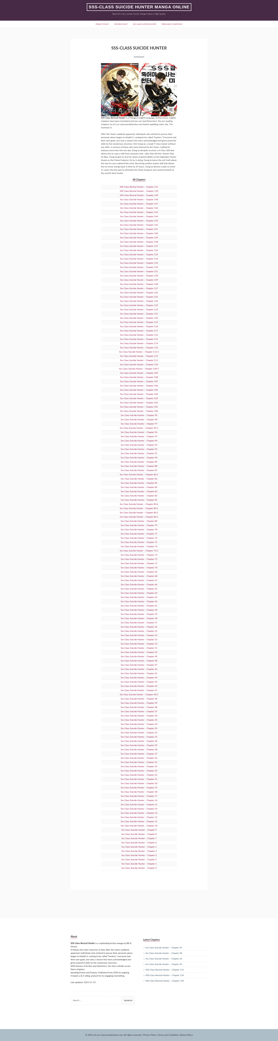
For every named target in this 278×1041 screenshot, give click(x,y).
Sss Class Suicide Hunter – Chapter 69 (139, 572)
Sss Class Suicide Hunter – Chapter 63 (139, 597)
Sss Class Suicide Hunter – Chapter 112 (139, 356)
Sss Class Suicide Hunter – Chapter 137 (139, 246)
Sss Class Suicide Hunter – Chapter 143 (139, 221)
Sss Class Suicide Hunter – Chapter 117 (139, 331)
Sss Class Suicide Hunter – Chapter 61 (139, 606)
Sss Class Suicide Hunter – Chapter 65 (139, 589)
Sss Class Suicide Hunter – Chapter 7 (139, 838)
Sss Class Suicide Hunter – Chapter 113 (139, 348)
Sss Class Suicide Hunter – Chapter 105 (139, 390)
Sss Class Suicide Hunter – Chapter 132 (139, 267)
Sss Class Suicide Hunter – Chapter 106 (139, 386)
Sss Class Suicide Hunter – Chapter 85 (139, 483)
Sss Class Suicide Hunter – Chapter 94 (139, 441)
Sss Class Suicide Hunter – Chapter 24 (139, 766)
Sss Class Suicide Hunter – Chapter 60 (139, 610)
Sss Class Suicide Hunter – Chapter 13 (139, 813)
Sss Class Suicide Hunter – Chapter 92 (139, 449)
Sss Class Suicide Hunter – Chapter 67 (139, 580)
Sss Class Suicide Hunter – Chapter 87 (139, 470)
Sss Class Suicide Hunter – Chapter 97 (139, 424)
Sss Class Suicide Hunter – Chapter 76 (139, 538)
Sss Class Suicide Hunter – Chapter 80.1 (139, 517)
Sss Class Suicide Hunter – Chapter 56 (139, 627)
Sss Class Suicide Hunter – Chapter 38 (139, 707)
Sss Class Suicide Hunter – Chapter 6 (139, 843)
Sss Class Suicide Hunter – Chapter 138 (139, 242)
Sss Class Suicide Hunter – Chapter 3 (139, 855)
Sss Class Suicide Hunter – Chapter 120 (139, 318)
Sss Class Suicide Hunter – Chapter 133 (139, 263)
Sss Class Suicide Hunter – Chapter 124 (139, 301)
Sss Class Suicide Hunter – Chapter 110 (139, 365)
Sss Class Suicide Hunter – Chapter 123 (139, 305)
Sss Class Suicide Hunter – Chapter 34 (139, 724)
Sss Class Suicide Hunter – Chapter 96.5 (139, 428)
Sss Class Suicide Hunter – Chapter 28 (139, 750)
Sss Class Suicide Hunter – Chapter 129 (139, 280)
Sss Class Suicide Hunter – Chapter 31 (139, 737)
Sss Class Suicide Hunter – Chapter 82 (139, 496)
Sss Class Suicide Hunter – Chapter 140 (139, 233)
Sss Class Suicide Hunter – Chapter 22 (139, 775)
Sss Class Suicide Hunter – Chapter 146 (139, 208)
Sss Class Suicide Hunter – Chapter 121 (139, 314)
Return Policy (121, 24)
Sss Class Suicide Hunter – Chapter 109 (139, 373)
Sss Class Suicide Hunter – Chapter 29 (139, 745)
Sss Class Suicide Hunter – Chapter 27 (139, 754)
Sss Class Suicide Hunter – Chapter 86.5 (139, 475)
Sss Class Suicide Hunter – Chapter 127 (139, 288)
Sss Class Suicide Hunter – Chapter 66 (139, 585)
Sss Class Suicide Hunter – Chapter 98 (139, 420)
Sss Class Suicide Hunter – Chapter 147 (139, 204)
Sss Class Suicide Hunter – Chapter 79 (139, 525)
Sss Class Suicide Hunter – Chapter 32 (139, 733)
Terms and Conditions (171, 24)
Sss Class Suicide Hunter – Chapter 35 (139, 720)
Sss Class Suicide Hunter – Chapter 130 (139, 276)
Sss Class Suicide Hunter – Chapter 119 (139, 322)
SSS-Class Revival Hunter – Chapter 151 (139, 187)
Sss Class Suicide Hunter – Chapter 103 (139, 398)
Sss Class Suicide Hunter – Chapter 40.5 (139, 695)
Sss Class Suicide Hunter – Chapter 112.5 (139, 352)
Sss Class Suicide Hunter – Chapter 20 (139, 783)
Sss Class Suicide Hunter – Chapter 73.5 (139, 551)
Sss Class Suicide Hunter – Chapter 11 (139, 821)
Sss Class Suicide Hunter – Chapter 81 (139, 500)
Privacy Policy (102, 24)
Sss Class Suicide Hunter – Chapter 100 (139, 411)
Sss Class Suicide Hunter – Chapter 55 (139, 631)
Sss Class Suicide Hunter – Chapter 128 (139, 284)
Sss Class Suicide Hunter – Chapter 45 (139, 673)
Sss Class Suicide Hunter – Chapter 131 (139, 271)
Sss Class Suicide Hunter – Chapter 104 (139, 394)
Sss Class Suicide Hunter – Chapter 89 (139, 462)
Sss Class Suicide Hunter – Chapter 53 (139, 640)
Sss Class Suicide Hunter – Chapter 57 (139, 623)
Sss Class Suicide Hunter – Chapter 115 (139, 339)
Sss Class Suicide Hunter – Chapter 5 (139, 847)
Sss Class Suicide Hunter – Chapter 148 (139, 200)
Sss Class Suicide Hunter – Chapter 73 (139, 555)
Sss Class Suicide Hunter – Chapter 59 (139, 614)
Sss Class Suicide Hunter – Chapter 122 (139, 310)
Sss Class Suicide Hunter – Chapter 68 (139, 576)
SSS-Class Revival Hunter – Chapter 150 (139, 191)
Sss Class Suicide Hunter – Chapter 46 (139, 669)
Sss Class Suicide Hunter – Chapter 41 (139, 690)
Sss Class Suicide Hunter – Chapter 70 (139, 568)
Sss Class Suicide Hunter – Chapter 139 (139, 238)
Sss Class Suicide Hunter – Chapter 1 (139, 864)
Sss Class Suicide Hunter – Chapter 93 (139, 445)
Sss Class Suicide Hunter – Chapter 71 (139, 563)
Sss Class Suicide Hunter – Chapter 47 (139, 665)
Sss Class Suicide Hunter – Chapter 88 (139, 466)
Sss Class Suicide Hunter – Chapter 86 (139, 479)
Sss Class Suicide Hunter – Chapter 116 (139, 335)
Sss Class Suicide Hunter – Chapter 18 (139, 792)
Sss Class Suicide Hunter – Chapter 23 (139, 771)
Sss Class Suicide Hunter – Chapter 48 (139, 661)
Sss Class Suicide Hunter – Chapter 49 (139, 656)
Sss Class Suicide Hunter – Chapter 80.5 (139, 508)
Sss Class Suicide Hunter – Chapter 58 (139, 618)
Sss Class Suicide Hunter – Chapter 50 (139, 652)
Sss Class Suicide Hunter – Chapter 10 (139, 826)
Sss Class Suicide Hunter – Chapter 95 (139, 436)
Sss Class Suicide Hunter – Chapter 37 (139, 711)
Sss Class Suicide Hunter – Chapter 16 (139, 800)
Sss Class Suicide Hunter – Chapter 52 (139, 644)
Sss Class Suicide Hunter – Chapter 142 (139, 225)
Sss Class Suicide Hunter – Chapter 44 (139, 678)
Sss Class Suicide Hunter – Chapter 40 (139, 699)
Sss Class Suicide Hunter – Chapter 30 (139, 741)
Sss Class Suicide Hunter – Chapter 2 (139, 860)
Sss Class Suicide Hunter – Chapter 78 (139, 530)
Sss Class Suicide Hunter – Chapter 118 (139, 326)
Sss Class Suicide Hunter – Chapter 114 (139, 343)
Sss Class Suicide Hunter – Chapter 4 (139, 851)
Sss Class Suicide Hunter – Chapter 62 (139, 601)
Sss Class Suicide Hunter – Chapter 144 (139, 216)
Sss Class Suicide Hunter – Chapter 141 (139, 229)
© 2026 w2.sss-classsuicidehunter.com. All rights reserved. (113, 1035)
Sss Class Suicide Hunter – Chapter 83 (139, 491)
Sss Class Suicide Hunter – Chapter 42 (139, 686)
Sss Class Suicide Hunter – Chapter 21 (139, 779)
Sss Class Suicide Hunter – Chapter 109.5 (139, 369)
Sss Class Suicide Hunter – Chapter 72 (139, 559)
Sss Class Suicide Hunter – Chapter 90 (139, 458)
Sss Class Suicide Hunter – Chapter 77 (139, 534)
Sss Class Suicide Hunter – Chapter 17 (139, 796)
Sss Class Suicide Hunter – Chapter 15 (139, 805)
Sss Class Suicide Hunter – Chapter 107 (139, 381)
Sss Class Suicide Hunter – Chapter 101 (139, 407)
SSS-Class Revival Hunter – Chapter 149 (139, 195)
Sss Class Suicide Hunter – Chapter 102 (139, 403)
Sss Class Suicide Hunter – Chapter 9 (139, 830)
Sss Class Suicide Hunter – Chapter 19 (139, 788)
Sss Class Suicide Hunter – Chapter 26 (139, 758)
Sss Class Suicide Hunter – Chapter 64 (139, 593)
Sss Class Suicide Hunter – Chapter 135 (139, 255)
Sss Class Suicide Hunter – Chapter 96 (139, 432)
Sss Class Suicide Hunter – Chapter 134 (139, 259)
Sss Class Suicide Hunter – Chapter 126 (139, 293)
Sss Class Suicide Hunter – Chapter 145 (139, 212)
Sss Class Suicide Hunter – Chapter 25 (139, 762)
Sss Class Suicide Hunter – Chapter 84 (139, 487)
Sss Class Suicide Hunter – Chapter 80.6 (139, 504)
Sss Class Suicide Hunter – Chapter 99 (139, 415)
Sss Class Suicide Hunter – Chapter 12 (139, 817)
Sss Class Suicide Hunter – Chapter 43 (139, 682)
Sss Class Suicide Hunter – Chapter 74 (139, 546)
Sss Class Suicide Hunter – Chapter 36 (139, 716)
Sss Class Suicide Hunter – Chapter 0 (139, 868)
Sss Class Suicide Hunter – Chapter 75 (139, 542)
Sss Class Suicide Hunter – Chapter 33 (139, 728)
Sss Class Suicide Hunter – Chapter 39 (139, 703)
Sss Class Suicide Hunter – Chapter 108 (139, 377)
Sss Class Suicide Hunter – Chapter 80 (139, 521)
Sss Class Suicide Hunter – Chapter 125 (139, 297)
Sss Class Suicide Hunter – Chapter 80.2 (139, 513)
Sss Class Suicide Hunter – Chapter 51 (139, 648)
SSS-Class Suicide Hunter (144, 24)
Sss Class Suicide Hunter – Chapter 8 (139, 834)
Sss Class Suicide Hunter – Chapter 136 (139, 250)
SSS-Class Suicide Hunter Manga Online (139, 7)
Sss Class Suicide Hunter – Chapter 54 (139, 635)
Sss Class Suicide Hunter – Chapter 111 (139, 360)
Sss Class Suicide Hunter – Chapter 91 (139, 453)
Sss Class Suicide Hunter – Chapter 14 (139, 809)
